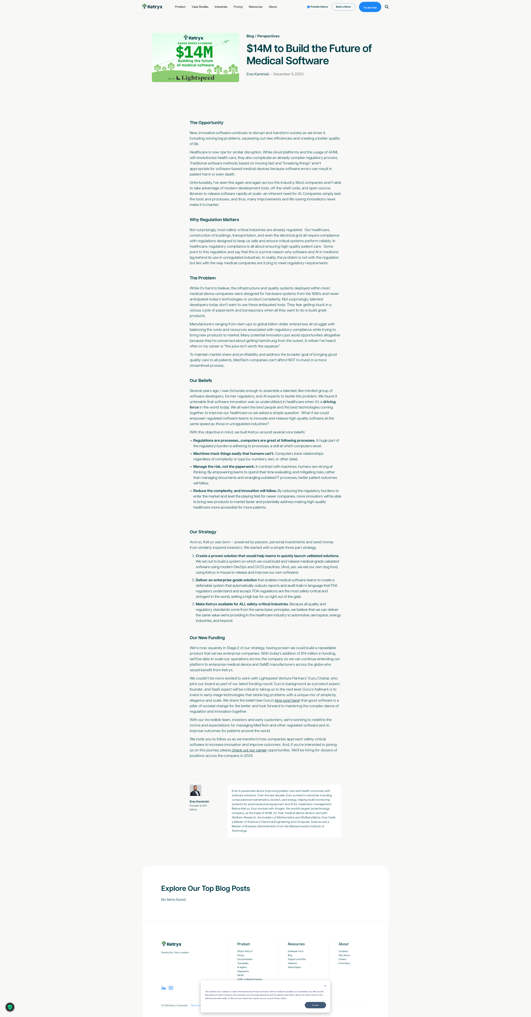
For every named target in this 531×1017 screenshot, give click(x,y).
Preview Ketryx (319, 7)
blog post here (287, 700)
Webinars (292, 963)
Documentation (245, 959)
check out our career (249, 750)
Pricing (238, 6)
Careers (343, 959)
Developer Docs (296, 951)
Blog (250, 36)
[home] (152, 6)
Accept (315, 1005)
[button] (180, 7)
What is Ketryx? (245, 951)
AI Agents (242, 967)
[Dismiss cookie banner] (325, 986)
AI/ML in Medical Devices (249, 979)
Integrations (243, 971)
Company (343, 951)
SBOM (240, 975)
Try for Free (370, 8)
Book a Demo (343, 7)
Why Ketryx (344, 955)
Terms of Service (199, 1005)
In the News (344, 963)
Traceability (243, 963)
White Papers (294, 967)
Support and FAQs (297, 959)
